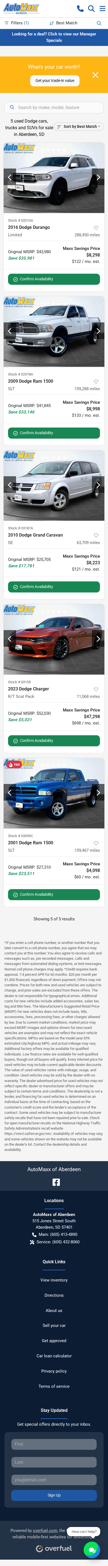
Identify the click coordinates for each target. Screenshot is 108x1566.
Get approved (54, 1340)
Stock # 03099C (20, 836)
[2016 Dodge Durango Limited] (54, 178)
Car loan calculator (54, 1355)
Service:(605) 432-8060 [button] (58, 1241)
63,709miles (88, 542)
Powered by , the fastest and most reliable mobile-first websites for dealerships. (54, 1533)
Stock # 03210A (20, 220)
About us (54, 1310)
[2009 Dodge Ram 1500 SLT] (54, 331)
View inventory (54, 1280)
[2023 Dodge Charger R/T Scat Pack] (54, 639)
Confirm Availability (36, 279)
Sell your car (54, 1325)
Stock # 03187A (20, 528)
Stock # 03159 (19, 682)
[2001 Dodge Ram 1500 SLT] (54, 793)
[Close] (95, 75)
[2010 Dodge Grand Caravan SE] (54, 485)
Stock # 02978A (20, 374)
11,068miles (88, 696)
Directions (54, 1295)
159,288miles (87, 388)
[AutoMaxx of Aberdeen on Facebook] (54, 1182)
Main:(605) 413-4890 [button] (58, 1234)
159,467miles (87, 850)
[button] (80, 8)
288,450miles (87, 234)
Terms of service (54, 1386)
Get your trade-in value (54, 80)
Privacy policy (54, 1371)
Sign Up (54, 1495)
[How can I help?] (92, 1550)
